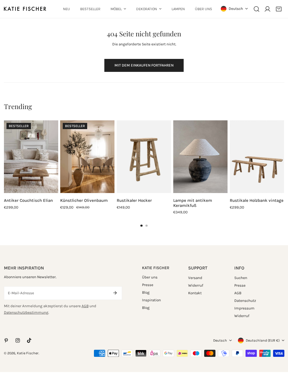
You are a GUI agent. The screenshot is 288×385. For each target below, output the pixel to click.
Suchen (240, 278)
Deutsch (236, 8)
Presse (147, 285)
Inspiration (151, 300)
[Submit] (115, 292)
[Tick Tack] (29, 340)
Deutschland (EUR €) (263, 340)
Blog (146, 292)
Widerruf (195, 285)
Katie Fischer (28, 353)
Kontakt (195, 293)
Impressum (244, 308)
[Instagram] (17, 341)
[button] (278, 9)
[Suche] (256, 9)
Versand (195, 278)
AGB (85, 306)
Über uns (150, 277)
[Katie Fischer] (25, 8)
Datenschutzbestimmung (26, 312)
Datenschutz (245, 300)
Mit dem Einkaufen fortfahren (144, 65)
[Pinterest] (6, 341)
